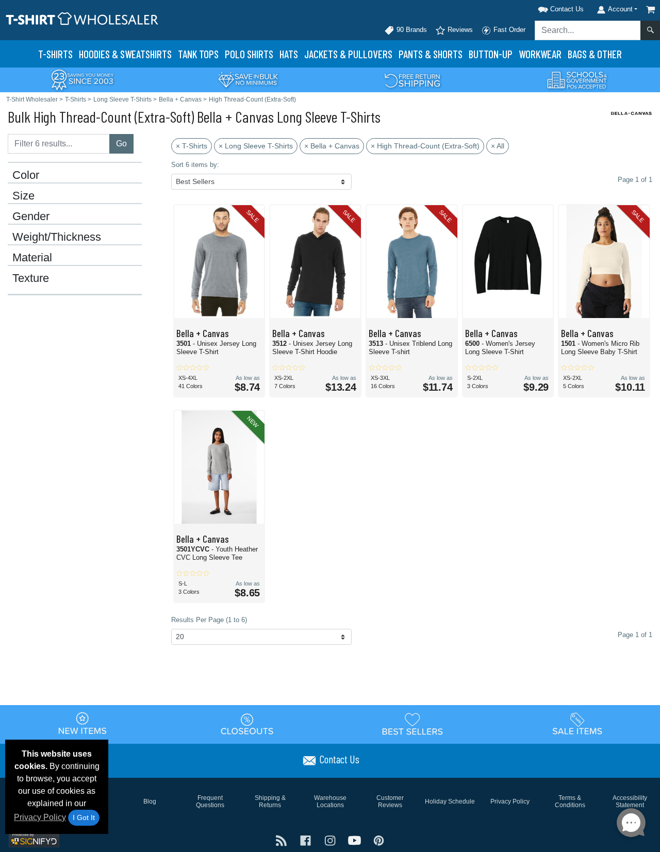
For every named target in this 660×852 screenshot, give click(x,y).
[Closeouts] (247, 724)
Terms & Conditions (570, 801)
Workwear (540, 53)
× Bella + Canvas (331, 146)
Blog (149, 801)
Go (121, 143)
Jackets (348, 53)
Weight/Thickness (56, 237)
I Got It (84, 817)
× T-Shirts (191, 146)
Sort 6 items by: (195, 165)
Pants (431, 53)
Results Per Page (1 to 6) (209, 620)
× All (497, 146)
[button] (548, 7)
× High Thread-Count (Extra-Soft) (425, 146)
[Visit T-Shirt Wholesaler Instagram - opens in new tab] (331, 840)
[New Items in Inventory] (82, 724)
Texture (30, 278)
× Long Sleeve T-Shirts (256, 146)
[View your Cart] (651, 9)
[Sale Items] (577, 724)
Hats (288, 53)
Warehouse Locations (330, 801)
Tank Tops (198, 53)
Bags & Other (595, 53)
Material (32, 257)
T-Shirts (55, 53)
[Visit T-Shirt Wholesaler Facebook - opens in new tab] (306, 840)
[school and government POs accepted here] (577, 80)
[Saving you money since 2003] (82, 79)
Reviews (459, 30)
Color (25, 175)
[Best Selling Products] (412, 724)
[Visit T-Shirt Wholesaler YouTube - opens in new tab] (355, 840)
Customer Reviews (390, 801)
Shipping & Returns (270, 801)
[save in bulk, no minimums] (247, 79)
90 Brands (410, 30)
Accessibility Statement (630, 801)
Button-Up (491, 53)
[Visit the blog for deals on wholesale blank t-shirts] (282, 840)
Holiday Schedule (450, 801)
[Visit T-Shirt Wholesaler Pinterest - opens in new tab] (379, 840)
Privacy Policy (40, 817)
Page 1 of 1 (635, 635)
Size (23, 196)
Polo (249, 53)
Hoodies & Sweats (125, 53)
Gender (31, 216)
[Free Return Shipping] (412, 79)
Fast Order (508, 30)
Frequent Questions (210, 801)
